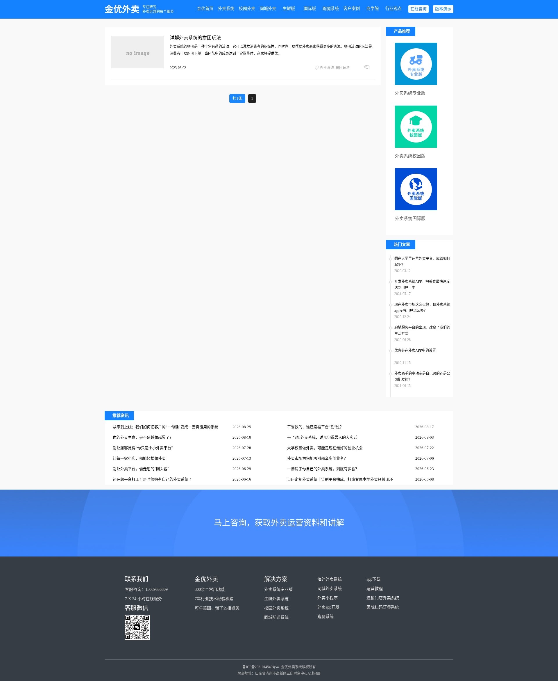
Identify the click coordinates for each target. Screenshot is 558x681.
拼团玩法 (343, 68)
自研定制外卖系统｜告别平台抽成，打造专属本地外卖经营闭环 (340, 479)
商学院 (372, 8)
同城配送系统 (276, 617)
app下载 (373, 579)
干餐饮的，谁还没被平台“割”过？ (315, 427)
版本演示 (443, 9)
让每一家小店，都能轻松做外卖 (139, 458)
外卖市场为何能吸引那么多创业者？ (317, 458)
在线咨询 (418, 9)
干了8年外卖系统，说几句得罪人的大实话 (322, 437)
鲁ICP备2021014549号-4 (260, 667)
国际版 (310, 8)
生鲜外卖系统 (276, 599)
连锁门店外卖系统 (382, 598)
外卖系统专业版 (278, 589)
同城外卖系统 (329, 588)
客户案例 (352, 8)
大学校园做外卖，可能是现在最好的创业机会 (325, 448)
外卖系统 (226, 8)
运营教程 (374, 588)
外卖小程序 (327, 598)
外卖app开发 (328, 607)
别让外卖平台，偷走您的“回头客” (141, 469)
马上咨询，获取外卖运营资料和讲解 (279, 522)
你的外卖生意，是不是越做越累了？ (143, 437)
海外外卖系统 (329, 579)
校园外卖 (247, 8)
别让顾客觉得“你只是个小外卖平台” (143, 448)
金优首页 (205, 8)
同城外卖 (268, 8)
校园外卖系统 (276, 608)
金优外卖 (122, 9)
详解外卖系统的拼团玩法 (195, 37)
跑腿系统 (331, 8)
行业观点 (393, 8)
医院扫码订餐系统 (382, 607)
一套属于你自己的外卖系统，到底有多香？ (323, 469)
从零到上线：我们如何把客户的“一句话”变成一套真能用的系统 (165, 427)
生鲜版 (289, 8)
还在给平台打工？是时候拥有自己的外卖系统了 (152, 479)
